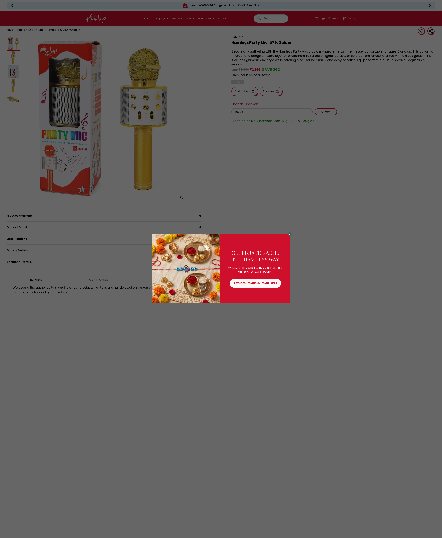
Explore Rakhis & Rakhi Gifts (255, 283)
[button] (290, 234)
